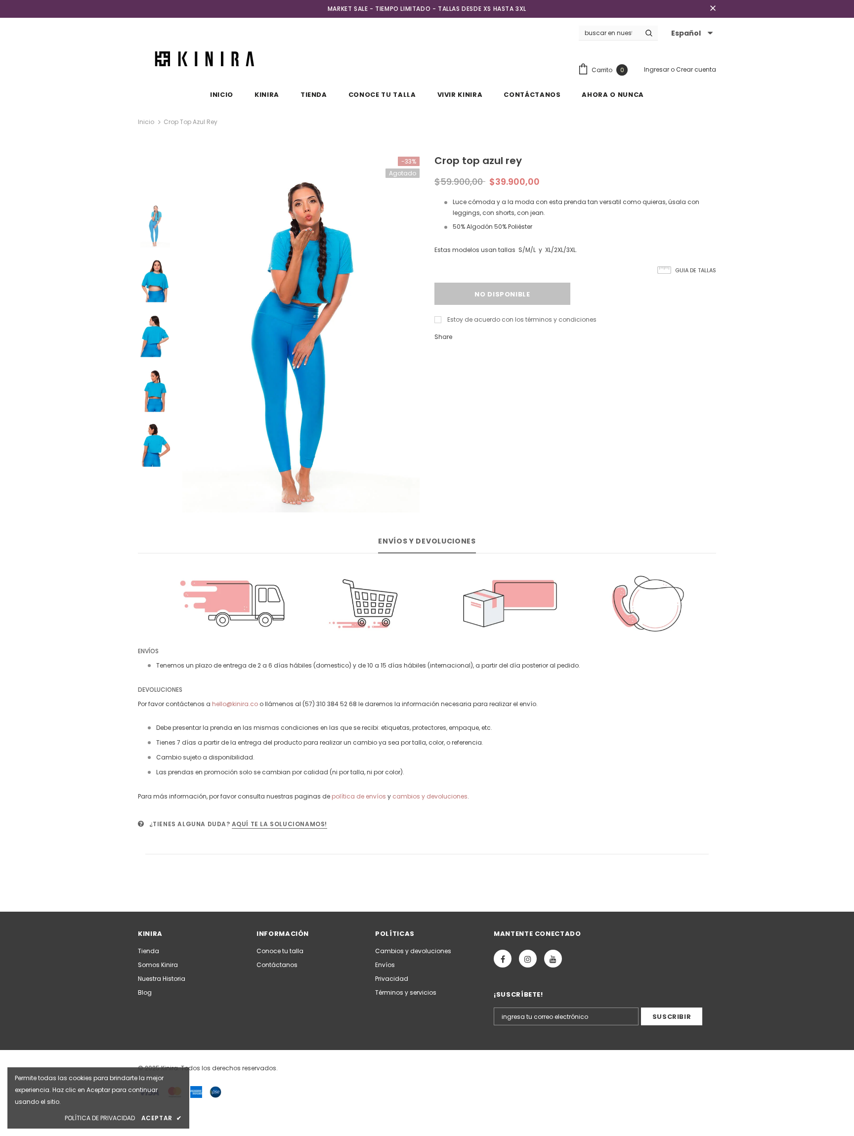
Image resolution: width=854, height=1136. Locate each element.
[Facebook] (503, 959)
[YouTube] (553, 959)
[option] (301, 334)
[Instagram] (528, 959)
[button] (690, 33)
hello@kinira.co (235, 704)
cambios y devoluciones (430, 796)
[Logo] (206, 58)
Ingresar (657, 69)
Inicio (146, 122)
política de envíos (359, 796)
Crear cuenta (696, 69)
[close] (713, 9)
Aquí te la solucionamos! (279, 824)
